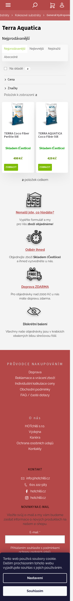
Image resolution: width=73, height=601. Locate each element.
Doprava (35, 372)
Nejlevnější (37, 48)
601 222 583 (38, 485)
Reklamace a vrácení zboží (35, 378)
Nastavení (35, 578)
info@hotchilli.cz (38, 478)
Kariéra (35, 437)
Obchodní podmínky (35, 389)
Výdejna (35, 432)
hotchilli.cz (38, 491)
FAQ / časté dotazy (35, 395)
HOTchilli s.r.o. (35, 426)
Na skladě (19, 68)
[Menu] (8, 5)
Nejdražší (54, 48)
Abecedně (11, 57)
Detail (11, 167)
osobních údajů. (40, 552)
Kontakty (35, 449)
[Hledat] (35, 5)
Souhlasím (35, 591)
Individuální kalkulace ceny (35, 383)
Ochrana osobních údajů (35, 443)
